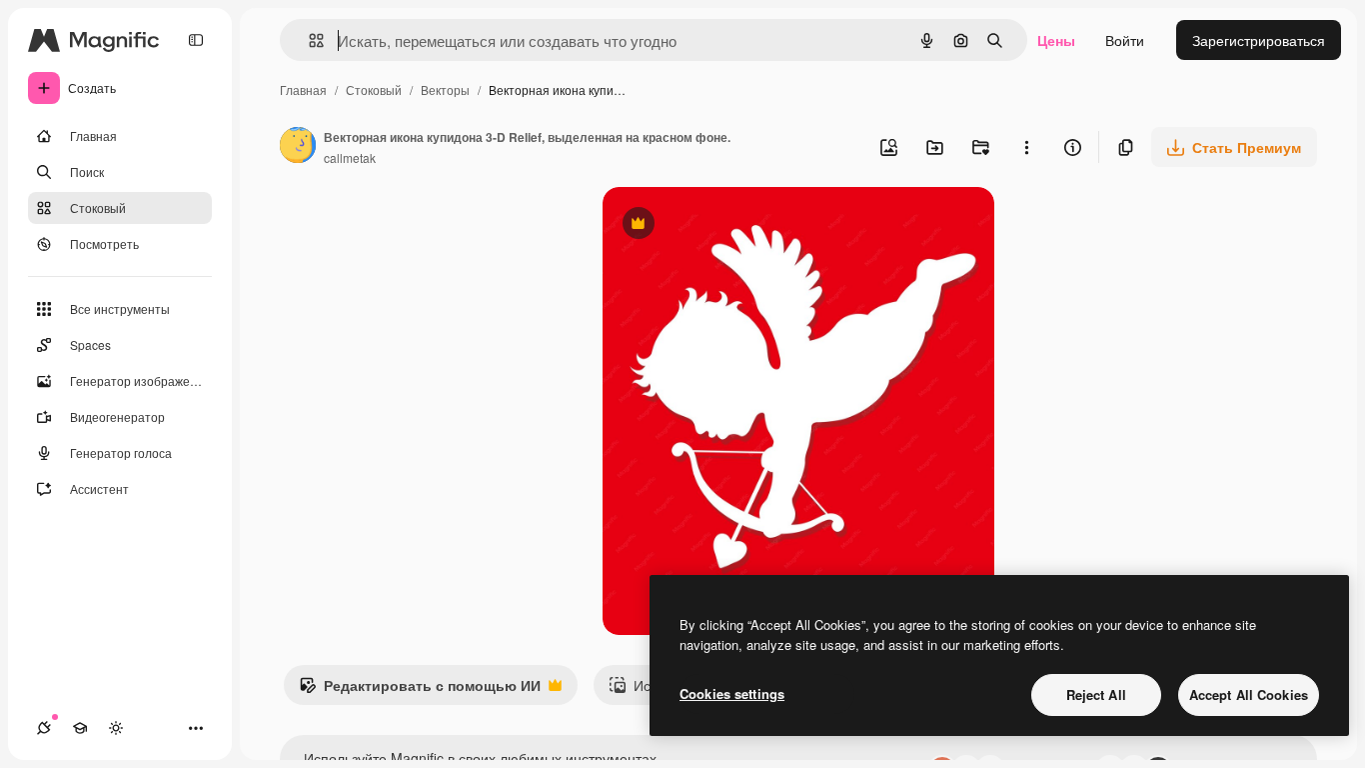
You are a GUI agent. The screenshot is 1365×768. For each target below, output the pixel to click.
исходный (736, 225)
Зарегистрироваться (1258, 40)
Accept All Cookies (1248, 694)
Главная (303, 89)
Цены (1056, 40)
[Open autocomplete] (308, 40)
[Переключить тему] (116, 728)
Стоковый (374, 89)
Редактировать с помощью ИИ (420, 690)
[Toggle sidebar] (196, 40)
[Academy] (80, 728)
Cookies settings (732, 693)
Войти (1124, 40)
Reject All (1096, 694)
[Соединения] (44, 728)
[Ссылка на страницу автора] (298, 147)
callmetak (350, 157)
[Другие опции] (1026, 147)
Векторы (445, 89)
